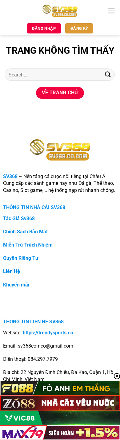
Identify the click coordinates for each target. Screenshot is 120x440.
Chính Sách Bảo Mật (25, 232)
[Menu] (111, 11)
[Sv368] (60, 10)
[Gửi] (108, 74)
